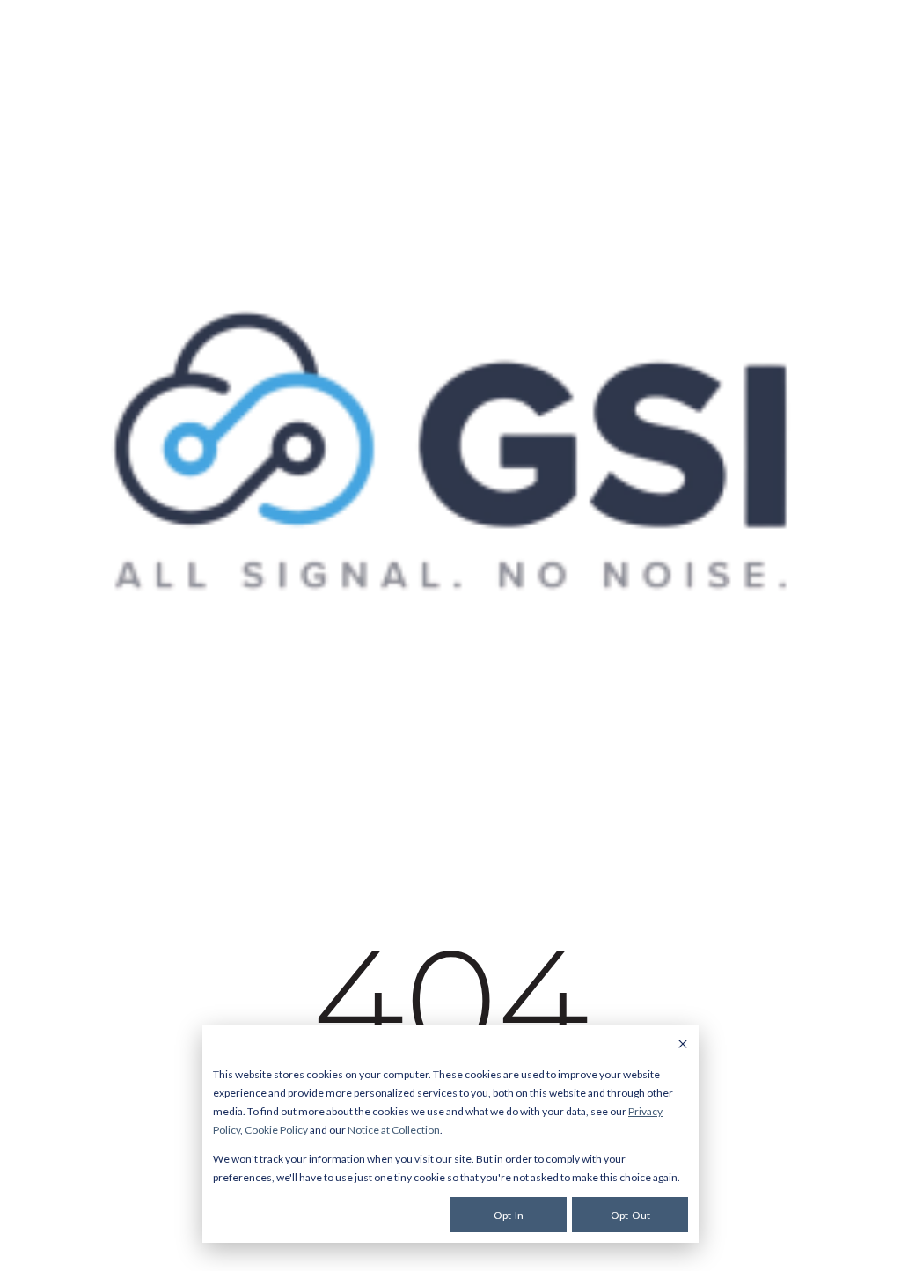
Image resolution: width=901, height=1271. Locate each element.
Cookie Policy (276, 1129)
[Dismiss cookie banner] (683, 1045)
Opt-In (509, 1215)
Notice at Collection (394, 1129)
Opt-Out (630, 1215)
